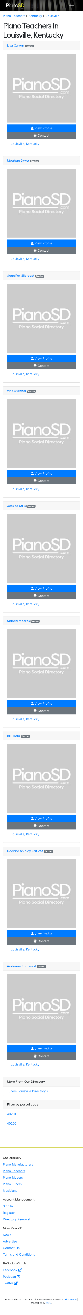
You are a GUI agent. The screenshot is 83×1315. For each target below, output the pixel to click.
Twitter (8, 1283)
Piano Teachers (14, 16)
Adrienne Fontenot (21, 966)
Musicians (10, 1190)
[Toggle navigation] (71, 5)
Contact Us (11, 1248)
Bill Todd (13, 736)
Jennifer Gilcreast (21, 275)
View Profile (43, 128)
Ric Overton (70, 1299)
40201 (11, 1114)
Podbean (10, 1276)
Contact (43, 135)
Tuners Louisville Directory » (27, 1091)
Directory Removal (16, 1219)
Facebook (10, 1270)
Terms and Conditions (19, 1254)
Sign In (8, 1206)
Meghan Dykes (18, 160)
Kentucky (35, 16)
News (7, 1235)
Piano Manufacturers (18, 1164)
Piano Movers (13, 1177)
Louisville (52, 16)
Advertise (10, 1241)
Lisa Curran (15, 45)
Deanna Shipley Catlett (25, 851)
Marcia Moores (18, 621)
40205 (12, 1123)
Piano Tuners (12, 1184)
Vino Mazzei (16, 391)
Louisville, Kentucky (25, 144)
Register (9, 1213)
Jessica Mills (16, 506)
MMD (48, 1302)
